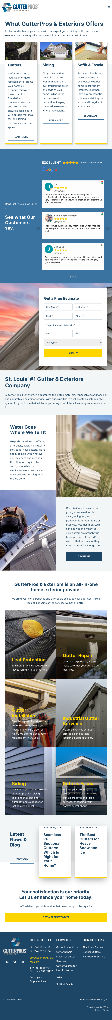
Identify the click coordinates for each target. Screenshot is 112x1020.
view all (22, 858)
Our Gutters (93, 940)
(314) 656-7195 (42, 947)
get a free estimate (56, 917)
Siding (48, 65)
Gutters (15, 65)
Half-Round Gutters (94, 956)
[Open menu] (109, 7)
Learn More (21, 137)
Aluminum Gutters (93, 947)
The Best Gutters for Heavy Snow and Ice (89, 843)
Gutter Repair (64, 951)
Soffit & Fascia (90, 65)
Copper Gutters (92, 951)
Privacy (98, 1010)
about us (84, 556)
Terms (106, 1010)
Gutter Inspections (67, 947)
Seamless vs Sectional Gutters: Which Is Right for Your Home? (52, 849)
